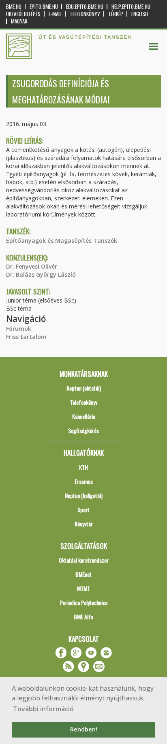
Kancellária (83, 416)
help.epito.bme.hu (130, 6)
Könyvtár (84, 523)
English (139, 14)
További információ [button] (43, 708)
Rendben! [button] (83, 729)
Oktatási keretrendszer (84, 560)
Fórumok (18, 328)
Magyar (19, 21)
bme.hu (13, 6)
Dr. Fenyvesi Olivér (31, 266)
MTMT (83, 588)
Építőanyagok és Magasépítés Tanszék (61, 240)
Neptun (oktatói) (83, 388)
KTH (83, 467)
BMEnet (83, 574)
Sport (83, 509)
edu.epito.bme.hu (84, 6)
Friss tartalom (26, 336)
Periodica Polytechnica (83, 602)
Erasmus (84, 481)
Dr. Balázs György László (41, 274)
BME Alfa (83, 616)
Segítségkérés (83, 430)
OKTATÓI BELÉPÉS (23, 14)
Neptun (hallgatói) (84, 495)
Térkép (115, 14)
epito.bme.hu (44, 6)
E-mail (55, 14)
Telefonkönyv (85, 14)
